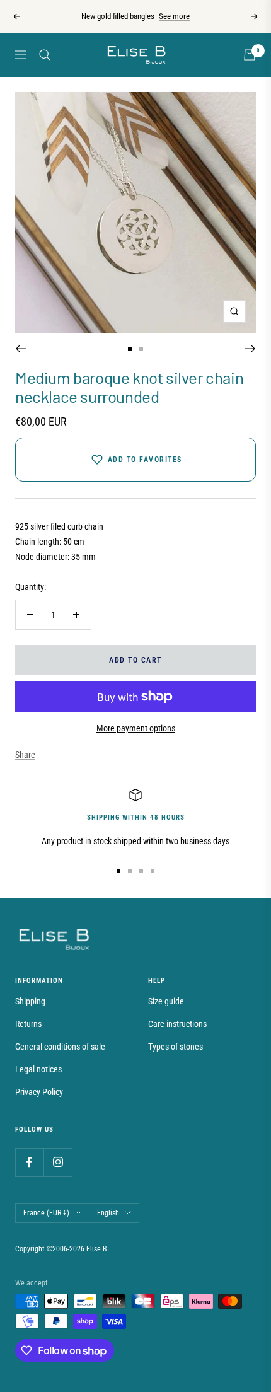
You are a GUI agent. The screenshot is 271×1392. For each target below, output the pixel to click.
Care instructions (177, 1024)
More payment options (135, 728)
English (108, 1213)
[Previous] (20, 348)
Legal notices (38, 1069)
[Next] (250, 348)
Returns (28, 1024)
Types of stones (175, 1046)
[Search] (44, 55)
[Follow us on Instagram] (57, 1162)
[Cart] (249, 55)
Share (25, 755)
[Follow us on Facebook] (29, 1162)
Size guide (166, 1001)
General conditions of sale (60, 1046)
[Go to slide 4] (152, 871)
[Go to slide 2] (141, 349)
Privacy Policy (39, 1092)
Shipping (30, 1001)
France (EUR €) (46, 1213)
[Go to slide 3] (141, 871)
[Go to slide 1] (130, 349)
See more (174, 16)
